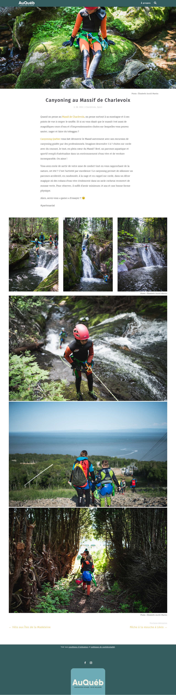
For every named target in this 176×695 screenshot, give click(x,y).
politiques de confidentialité (103, 647)
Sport (99, 107)
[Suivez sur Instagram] (91, 662)
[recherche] (156, 4)
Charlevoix (90, 107)
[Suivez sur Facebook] (85, 662)
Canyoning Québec (50, 139)
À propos (146, 3)
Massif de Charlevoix (73, 117)
